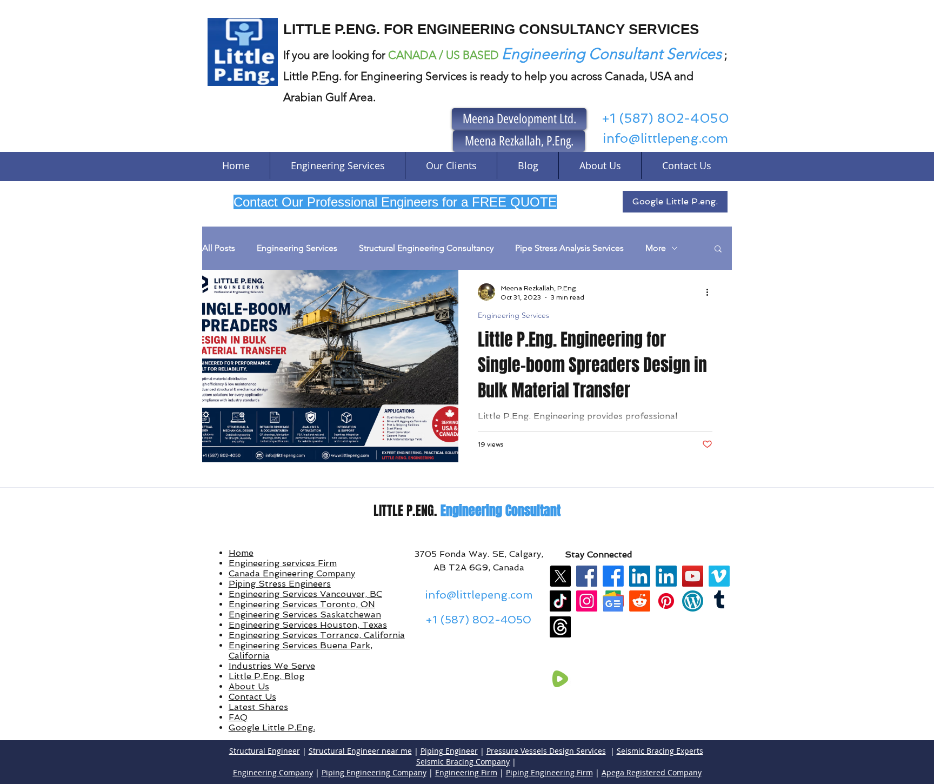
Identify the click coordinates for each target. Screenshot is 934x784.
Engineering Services (297, 248)
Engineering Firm (466, 772)
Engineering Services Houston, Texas (308, 625)
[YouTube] (692, 576)
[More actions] (710, 291)
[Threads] (560, 626)
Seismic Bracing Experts (660, 751)
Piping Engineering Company (374, 772)
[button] (718, 249)
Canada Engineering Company (292, 573)
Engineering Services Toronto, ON (302, 604)
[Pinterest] (666, 601)
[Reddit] (639, 601)
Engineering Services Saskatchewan (305, 614)
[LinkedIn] (639, 576)
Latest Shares (258, 707)
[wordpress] (692, 601)
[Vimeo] (719, 576)
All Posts (218, 248)
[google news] (613, 601)
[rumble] (560, 678)
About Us (249, 686)
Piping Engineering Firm (549, 772)
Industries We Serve (272, 666)
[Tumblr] (719, 601)
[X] (560, 576)
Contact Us (252, 697)
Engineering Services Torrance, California (317, 635)
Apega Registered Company (652, 772)
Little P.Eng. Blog (266, 676)
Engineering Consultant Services (612, 54)
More (655, 248)
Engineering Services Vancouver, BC (305, 594)
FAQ (238, 717)
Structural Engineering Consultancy (426, 248)
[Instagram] (586, 601)
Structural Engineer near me (360, 751)
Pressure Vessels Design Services (546, 751)
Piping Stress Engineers (280, 584)
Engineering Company (273, 772)
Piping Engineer (449, 751)
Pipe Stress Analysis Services (569, 248)
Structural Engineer (264, 751)
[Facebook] (586, 576)
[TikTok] (560, 601)
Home (241, 553)
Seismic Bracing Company (463, 761)
